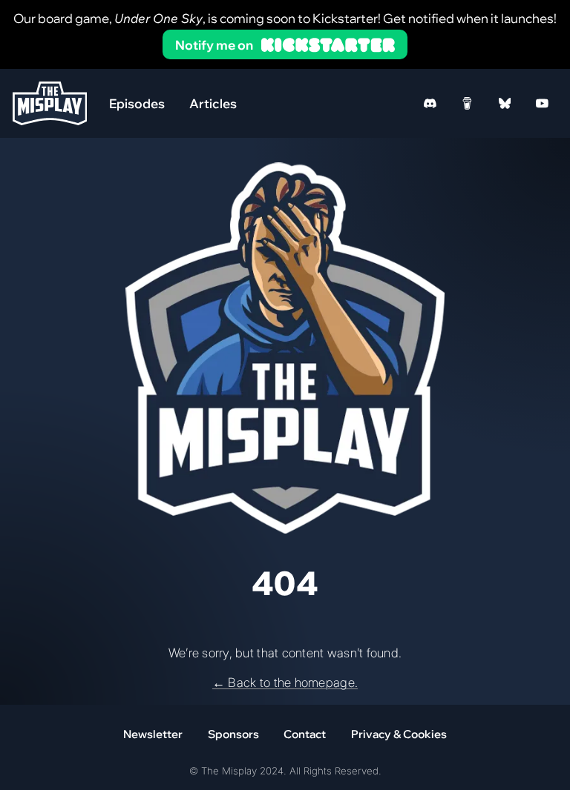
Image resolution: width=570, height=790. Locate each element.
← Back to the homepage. (285, 682)
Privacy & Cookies (399, 734)
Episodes (137, 103)
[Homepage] (50, 103)
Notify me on (214, 45)
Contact (305, 734)
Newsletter (153, 734)
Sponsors (233, 734)
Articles (213, 103)
